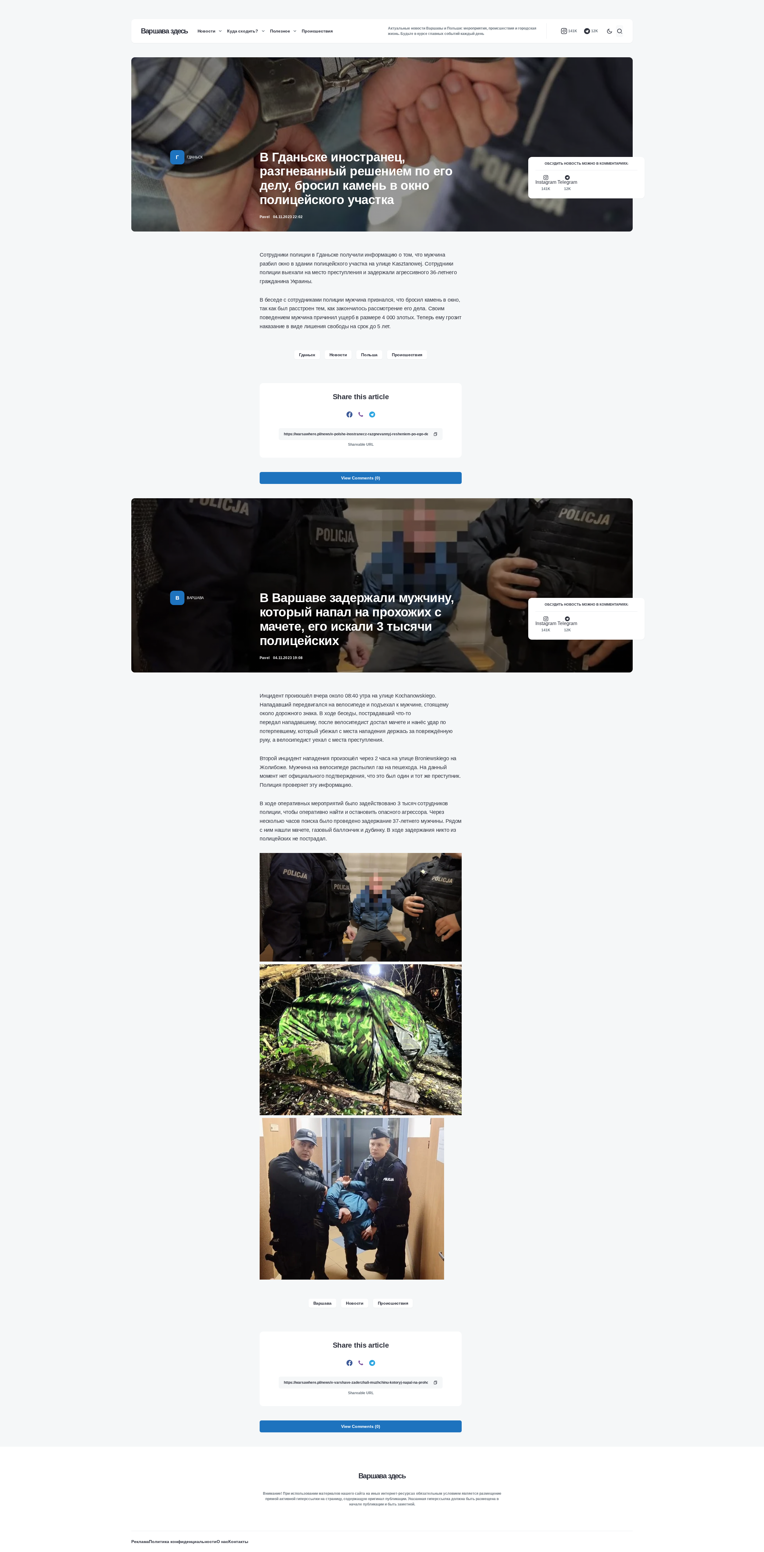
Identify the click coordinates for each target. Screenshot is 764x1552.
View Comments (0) (360, 478)
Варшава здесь (164, 31)
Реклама (140, 1541)
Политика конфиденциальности (183, 1541)
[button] (609, 31)
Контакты (238, 1541)
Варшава (195, 598)
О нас (222, 1541)
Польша (369, 354)
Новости (338, 354)
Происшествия (407, 354)
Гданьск (195, 157)
